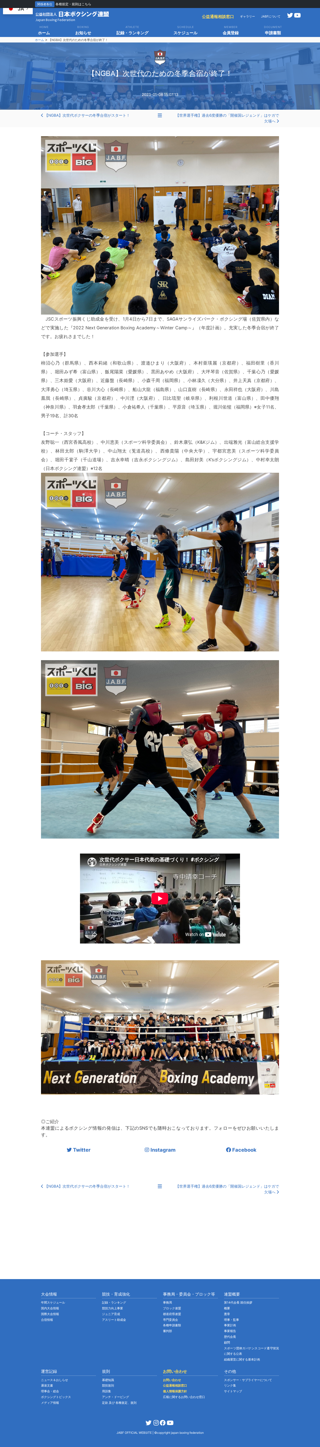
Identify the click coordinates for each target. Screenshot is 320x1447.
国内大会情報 (50, 1308)
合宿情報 (47, 1320)
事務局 (167, 1302)
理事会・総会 (50, 1391)
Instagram (162, 1150)
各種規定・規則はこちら (73, 4)
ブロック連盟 (172, 1308)
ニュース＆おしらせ (54, 1380)
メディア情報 (50, 1403)
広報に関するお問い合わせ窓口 (184, 1397)
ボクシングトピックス (56, 1397)
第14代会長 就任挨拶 (238, 1302)
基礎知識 (108, 1380)
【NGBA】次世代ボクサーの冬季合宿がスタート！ (87, 115)
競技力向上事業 (112, 1308)
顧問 (227, 1342)
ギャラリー (247, 16)
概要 (227, 1308)
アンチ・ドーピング (115, 1397)
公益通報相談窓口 (218, 16)
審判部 (167, 1331)
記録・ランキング (114, 1302)
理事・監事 (231, 1320)
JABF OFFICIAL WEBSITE (134, 1433)
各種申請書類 (172, 1325)
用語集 (106, 1391)
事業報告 (230, 1331)
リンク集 (230, 1385)
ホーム (39, 40)
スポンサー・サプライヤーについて (248, 1380)
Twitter (81, 1150)
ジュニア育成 (111, 1314)
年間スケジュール (53, 1302)
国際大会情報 (50, 1314)
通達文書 (47, 1385)
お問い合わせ (172, 1380)
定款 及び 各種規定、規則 (119, 1403)
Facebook (243, 1150)
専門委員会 (170, 1320)
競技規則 (108, 1385)
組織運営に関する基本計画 (242, 1359)
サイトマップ (233, 1391)
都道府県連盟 (172, 1314)
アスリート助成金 (114, 1320)
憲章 (227, 1314)
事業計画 (230, 1325)
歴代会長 (230, 1337)
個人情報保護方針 (175, 1391)
